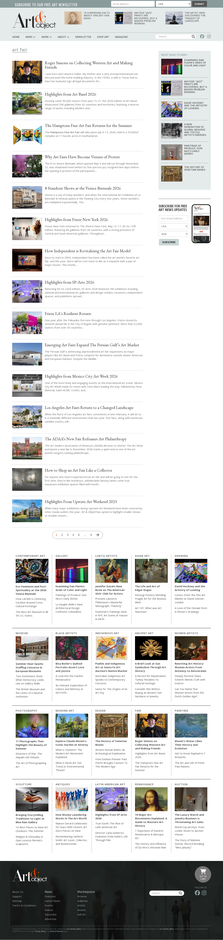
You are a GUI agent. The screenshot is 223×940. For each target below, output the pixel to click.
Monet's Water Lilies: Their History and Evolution (188, 744)
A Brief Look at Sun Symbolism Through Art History (150, 667)
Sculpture (24, 784)
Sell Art (81, 914)
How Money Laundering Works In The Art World (71, 816)
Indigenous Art (107, 633)
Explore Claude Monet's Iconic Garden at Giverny (72, 742)
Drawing (181, 555)
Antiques (63, 784)
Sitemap (17, 901)
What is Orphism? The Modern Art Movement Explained (69, 753)
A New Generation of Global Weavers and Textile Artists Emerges (195, 130)
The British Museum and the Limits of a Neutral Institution (30, 692)
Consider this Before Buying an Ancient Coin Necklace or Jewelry (148, 692)
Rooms (81, 910)
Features (50, 896)
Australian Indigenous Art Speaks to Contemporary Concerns (110, 679)
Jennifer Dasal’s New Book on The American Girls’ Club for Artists (110, 589)
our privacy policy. (167, 929)
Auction (181, 784)
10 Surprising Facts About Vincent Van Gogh (97, 15)
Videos (49, 910)
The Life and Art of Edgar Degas (147, 588)
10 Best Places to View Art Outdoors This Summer (32, 829)
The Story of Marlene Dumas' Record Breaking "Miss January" (189, 843)
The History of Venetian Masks (194, 168)
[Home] (34, 20)
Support (17, 896)
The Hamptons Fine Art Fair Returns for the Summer (88, 125)
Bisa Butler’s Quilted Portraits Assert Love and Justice (70, 667)
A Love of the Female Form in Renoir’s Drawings (191, 609)
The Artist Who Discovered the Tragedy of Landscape (195, 16)
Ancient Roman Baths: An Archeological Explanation (110, 751)
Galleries (82, 901)
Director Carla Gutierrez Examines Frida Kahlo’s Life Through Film (111, 836)
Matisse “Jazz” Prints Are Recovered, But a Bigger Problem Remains (145, 18)
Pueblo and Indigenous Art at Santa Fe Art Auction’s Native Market (111, 667)
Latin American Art (110, 784)
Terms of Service (56, 931)
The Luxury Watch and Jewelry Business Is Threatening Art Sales (189, 818)
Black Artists (66, 633)
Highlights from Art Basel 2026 (70, 94)
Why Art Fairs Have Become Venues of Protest (82, 156)
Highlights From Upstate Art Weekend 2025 (81, 501)
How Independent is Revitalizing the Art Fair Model (87, 250)
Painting (181, 710)
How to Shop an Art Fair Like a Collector (78, 470)
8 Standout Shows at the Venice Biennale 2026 (83, 188)
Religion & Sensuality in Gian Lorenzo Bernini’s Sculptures (29, 840)
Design (100, 710)
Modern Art (65, 710)
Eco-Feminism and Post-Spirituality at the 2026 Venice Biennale (31, 590)
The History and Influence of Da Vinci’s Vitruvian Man (150, 845)
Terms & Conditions (24, 905)
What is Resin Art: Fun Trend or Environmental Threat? (70, 766)
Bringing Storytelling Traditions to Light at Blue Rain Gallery (30, 818)
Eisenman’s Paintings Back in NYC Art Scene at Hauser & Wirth (111, 615)
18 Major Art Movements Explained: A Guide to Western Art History (151, 820)
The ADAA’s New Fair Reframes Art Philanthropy (85, 439)
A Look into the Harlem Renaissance (69, 677)
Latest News (52, 901)
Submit (199, 4)
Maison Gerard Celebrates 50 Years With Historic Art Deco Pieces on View (71, 827)
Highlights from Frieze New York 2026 (76, 219)
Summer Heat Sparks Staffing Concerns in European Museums (29, 667)
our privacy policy (74, 929)
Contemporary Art (30, 555)
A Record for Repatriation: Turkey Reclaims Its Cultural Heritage (150, 679)
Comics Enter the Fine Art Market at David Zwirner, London (190, 598)
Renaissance (144, 784)
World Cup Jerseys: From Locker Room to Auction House (189, 830)
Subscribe (169, 242)
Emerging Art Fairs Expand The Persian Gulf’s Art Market (92, 345)
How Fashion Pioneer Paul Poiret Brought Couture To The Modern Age (111, 762)
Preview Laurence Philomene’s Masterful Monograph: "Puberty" (108, 602)
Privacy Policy (40, 931)
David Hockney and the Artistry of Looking (195, 105)
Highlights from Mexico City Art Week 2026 (81, 376)
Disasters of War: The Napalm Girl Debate (29, 755)
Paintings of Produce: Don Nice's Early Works (193, 149)
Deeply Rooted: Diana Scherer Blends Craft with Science (190, 679)
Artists (81, 905)
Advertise (50, 919)
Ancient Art (144, 633)
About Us (17, 892)
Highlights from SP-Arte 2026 (69, 282)
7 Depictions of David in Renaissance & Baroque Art (149, 834)
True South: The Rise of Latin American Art (109, 825)
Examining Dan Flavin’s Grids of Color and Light (195, 62)
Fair (138, 710)
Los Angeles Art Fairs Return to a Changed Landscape (89, 407)
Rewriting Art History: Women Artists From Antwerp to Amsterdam (190, 667)
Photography (26, 710)
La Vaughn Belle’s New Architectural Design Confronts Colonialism (69, 608)
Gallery (62, 555)
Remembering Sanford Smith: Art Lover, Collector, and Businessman (71, 840)
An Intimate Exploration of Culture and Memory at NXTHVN (71, 689)
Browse (82, 896)
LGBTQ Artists (106, 555)
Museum (22, 633)
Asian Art (142, 555)
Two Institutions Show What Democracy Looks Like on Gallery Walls (30, 679)
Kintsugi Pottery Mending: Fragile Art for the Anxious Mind (150, 598)
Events (49, 905)
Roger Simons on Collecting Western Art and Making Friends (89, 65)
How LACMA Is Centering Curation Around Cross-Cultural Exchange (31, 602)
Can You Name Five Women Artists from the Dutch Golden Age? (189, 692)
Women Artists (186, 633)
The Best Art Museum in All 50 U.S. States (32, 613)
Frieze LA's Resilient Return (68, 313)
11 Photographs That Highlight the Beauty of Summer (31, 744)
